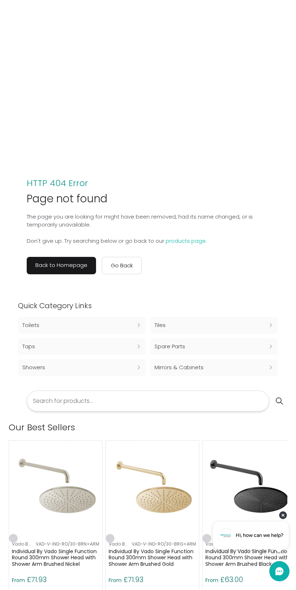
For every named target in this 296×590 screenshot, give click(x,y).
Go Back (122, 265)
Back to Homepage (61, 265)
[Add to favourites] (13, 538)
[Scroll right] (283, 427)
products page (186, 241)
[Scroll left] (271, 427)
